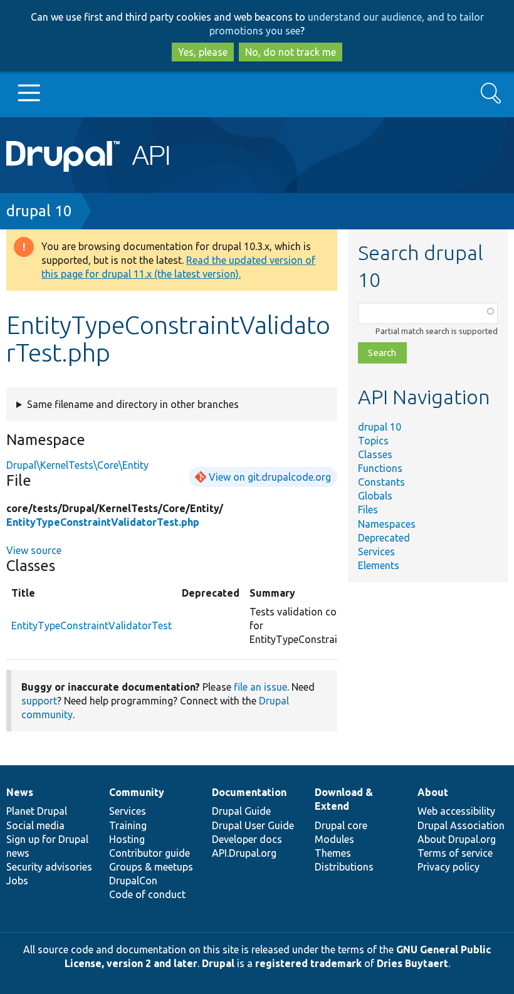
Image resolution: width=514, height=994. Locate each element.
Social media (35, 825)
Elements (378, 565)
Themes (333, 853)
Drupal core (341, 825)
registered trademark (308, 963)
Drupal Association (461, 825)
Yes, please (203, 52)
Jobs (17, 880)
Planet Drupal (36, 811)
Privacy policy (448, 866)
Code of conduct (147, 894)
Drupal (218, 963)
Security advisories (49, 866)
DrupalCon (133, 880)
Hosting (127, 839)
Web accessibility (456, 811)
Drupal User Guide (253, 825)
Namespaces (387, 524)
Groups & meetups (151, 866)
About (432, 792)
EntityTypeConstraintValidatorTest (91, 625)
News (19, 792)
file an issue (260, 687)
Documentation (249, 792)
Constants (381, 482)
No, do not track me (290, 52)
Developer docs (247, 839)
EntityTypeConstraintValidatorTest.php (102, 522)
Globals (375, 495)
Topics (373, 440)
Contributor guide (149, 853)
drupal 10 (39, 210)
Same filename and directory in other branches (133, 404)
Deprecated (384, 537)
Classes (375, 454)
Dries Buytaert (412, 963)
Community (136, 792)
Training (128, 825)
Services (376, 551)
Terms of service (455, 853)
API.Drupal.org (244, 853)
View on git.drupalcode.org (270, 477)
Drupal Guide (241, 811)
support (39, 700)
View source (33, 550)
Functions (380, 468)
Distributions (344, 866)
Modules (334, 839)
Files (368, 509)
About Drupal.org (456, 839)
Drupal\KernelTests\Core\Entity (77, 465)
